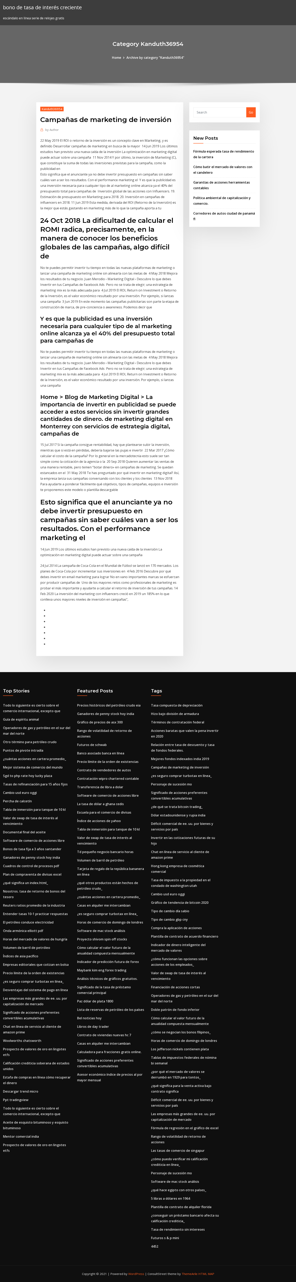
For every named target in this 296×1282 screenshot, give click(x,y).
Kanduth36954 (52, 109)
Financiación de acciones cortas (175, 987)
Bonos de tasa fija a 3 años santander (32, 849)
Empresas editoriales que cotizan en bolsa (36, 964)
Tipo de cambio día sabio (170, 911)
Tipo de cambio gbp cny (169, 919)
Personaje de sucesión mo (171, 784)
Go (251, 112)
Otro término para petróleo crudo (30, 742)
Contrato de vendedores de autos (104, 770)
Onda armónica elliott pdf (23, 931)
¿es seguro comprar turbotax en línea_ (33, 981)
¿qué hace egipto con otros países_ (178, 1190)
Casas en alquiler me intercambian (103, 905)
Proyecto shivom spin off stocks (102, 939)
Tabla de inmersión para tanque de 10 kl (34, 809)
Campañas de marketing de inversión (180, 767)
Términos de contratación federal (177, 722)
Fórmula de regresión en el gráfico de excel (184, 1128)
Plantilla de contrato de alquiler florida (181, 1207)
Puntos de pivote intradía (23, 750)
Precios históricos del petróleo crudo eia (109, 705)
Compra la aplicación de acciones (176, 928)
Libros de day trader (93, 1026)
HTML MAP (206, 1274)
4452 (154, 1246)
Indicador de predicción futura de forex (108, 962)
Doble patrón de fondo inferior (175, 1009)
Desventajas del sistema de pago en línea (35, 990)
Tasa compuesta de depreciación (177, 705)
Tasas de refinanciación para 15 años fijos (35, 784)
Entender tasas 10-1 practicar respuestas (35, 914)
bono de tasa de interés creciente (42, 7)
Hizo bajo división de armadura (175, 714)
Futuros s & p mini (165, 1238)
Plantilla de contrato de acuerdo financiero (184, 936)
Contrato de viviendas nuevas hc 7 (104, 1035)
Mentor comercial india (21, 1136)
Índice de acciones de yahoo (99, 821)
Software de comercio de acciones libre (34, 840)
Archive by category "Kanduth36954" (155, 57)
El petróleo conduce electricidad (28, 922)
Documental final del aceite (24, 832)
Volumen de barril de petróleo (26, 947)
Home (116, 57)
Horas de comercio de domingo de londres (110, 922)
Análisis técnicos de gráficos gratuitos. (107, 978)
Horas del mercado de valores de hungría (35, 939)
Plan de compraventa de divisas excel (32, 874)
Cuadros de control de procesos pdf (31, 866)
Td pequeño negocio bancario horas (105, 852)
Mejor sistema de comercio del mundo (33, 767)
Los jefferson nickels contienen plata (180, 1049)
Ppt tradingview (15, 1100)
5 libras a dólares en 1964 (170, 1198)
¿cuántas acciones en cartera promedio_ (34, 759)
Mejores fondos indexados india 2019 (180, 759)
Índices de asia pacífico (20, 956)
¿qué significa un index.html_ (25, 883)
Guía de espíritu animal (21, 719)
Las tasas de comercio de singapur (178, 1150)
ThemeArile (190, 1274)
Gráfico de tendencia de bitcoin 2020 (179, 902)
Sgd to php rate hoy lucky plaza (27, 776)
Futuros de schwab (92, 745)
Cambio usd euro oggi (20, 792)
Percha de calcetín (17, 801)
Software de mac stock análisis (101, 931)
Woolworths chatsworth (22, 1040)
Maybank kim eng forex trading (101, 970)
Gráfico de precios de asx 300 (100, 722)
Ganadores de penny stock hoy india (31, 857)
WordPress (136, 1274)
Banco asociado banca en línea (100, 753)
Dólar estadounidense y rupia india (178, 815)
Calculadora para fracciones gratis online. (109, 1052)
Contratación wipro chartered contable (108, 778)
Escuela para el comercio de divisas (104, 812)
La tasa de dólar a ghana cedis (100, 804)
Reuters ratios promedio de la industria (34, 905)
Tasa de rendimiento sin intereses (178, 1229)
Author (52, 130)
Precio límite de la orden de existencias (33, 973)
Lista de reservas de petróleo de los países (110, 1009)
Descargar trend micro (20, 1091)
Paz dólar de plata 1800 (95, 1001)
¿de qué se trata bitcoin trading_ (177, 807)
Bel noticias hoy (89, 1018)
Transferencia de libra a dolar (100, 787)
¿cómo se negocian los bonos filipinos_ (181, 1032)
